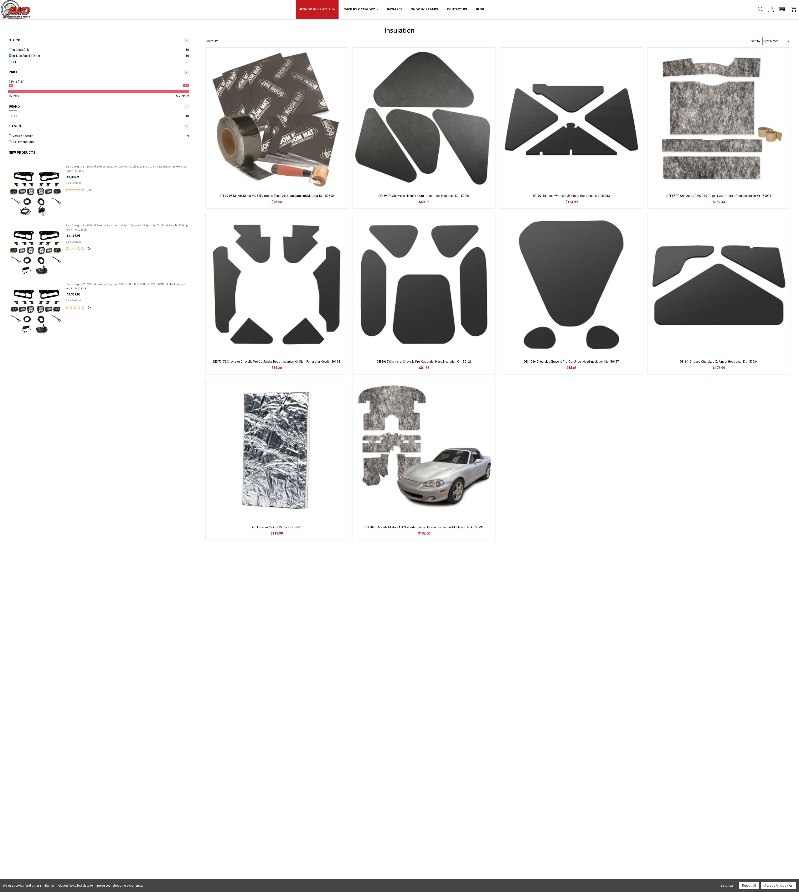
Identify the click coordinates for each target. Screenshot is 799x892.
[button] (782, 9)
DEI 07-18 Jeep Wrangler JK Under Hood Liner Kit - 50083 (571, 195)
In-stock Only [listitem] (20, 49)
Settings (727, 885)
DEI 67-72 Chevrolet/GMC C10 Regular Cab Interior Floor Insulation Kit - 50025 (718, 195)
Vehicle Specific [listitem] (22, 136)
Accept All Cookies (778, 885)
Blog (480, 9)
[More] (771, 9)
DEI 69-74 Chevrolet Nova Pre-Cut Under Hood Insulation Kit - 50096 (424, 195)
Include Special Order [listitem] (26, 55)
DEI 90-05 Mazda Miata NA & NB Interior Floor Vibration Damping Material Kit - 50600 (277, 195)
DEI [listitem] (14, 116)
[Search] (761, 9)
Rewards (394, 9)
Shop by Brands (424, 9)
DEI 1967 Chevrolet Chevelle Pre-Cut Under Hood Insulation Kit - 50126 (424, 361)
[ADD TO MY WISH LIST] (340, 61)
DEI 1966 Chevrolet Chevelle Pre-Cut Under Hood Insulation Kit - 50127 (571, 361)
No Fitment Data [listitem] (23, 142)
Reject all (749, 885)
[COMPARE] (340, 55)
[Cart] (793, 9)
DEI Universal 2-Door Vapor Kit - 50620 (277, 527)
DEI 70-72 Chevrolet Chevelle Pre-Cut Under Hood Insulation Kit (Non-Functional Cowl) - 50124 (276, 361)
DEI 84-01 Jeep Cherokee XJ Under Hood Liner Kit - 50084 (719, 361)
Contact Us (457, 9)
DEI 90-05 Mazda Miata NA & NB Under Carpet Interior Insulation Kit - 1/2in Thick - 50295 (424, 527)
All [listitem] (14, 62)
